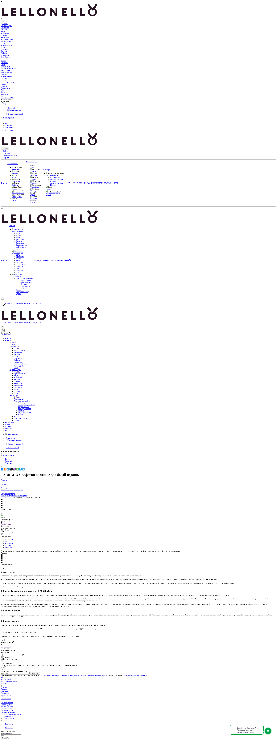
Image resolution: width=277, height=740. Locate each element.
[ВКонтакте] (2, 469)
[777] (3, 515)
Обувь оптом (5, 697)
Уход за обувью (6, 679)
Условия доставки (7, 707)
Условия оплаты (7, 703)
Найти (4, 738)
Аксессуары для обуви (26, 405)
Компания (4, 683)
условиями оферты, (75, 675)
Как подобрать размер (9, 681)
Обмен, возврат (6, 708)
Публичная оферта (8, 712)
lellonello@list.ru (8, 118)
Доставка (8, 547)
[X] (11, 469)
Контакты (4, 691)
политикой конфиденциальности (95, 675)
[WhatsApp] (17, 469)
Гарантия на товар (7, 710)
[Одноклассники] (5, 469)
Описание (9, 540)
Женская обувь (19, 350)
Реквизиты (5, 693)
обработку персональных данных (134, 675)
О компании (5, 687)
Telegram (8, 125)
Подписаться (35, 673)
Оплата (8, 545)
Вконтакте (9, 123)
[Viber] (14, 469)
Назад (14, 342)
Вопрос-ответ (6, 695)
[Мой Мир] (8, 469)
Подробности (6, 524)
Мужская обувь (19, 374)
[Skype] (20, 469)
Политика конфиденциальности (13, 714)
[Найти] (2, 21)
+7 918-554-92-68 (7, 98)
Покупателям (6, 699)
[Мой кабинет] (2, 301)
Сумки (24, 496)
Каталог (12, 344)
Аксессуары (18, 399)
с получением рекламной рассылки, (54, 675)
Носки (19, 496)
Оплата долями (6, 705)
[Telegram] (23, 469)
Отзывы (8, 541)
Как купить (9, 543)
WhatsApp (9, 127)
